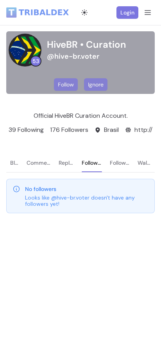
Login (127, 12)
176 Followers (69, 130)
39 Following (26, 130)
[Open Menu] (148, 12)
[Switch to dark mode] (84, 12)
